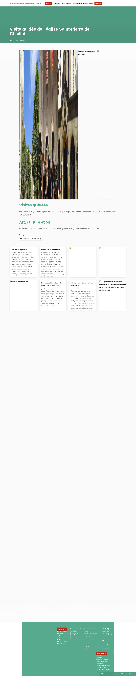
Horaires (48, 3)
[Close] (134, 674)
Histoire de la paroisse (19, 250)
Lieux (58, 637)
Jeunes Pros (105, 649)
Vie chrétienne (77, 3)
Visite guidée (74, 639)
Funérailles (87, 643)
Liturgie (86, 649)
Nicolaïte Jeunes (107, 645)
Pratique (98, 3)
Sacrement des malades (91, 641)
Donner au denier (101, 667)
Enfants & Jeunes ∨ (108, 629)
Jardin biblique (106, 631)
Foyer (103, 647)
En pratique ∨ (101, 653)
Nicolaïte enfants (107, 643)
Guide (58, 639)
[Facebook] (121, 3)
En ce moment (66, 3)
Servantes (105, 637)
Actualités (73, 631)
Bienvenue (57, 3)
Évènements (74, 633)
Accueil (12, 40)
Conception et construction (50, 250)
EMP (103, 641)
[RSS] (119, 3)
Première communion (90, 633)
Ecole (103, 639)
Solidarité (87, 647)
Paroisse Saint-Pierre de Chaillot (25, 3)
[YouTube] (125, 3)
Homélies (86, 645)
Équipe (59, 635)
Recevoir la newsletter (103, 665)
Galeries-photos (75, 637)
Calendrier (73, 635)
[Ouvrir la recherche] (115, 3)
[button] (29, 124)
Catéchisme (105, 633)
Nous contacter (61, 643)
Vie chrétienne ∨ (89, 629)
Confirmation (88, 637)
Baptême (86, 631)
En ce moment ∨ (75, 629)
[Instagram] (123, 3)
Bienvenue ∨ (62, 629)
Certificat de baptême (103, 669)
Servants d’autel (107, 635)
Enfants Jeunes (88, 3)
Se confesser (88, 635)
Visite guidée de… (21, 40)
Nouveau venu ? (62, 631)
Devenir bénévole (101, 661)
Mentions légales (62, 641)
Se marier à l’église (89, 639)
